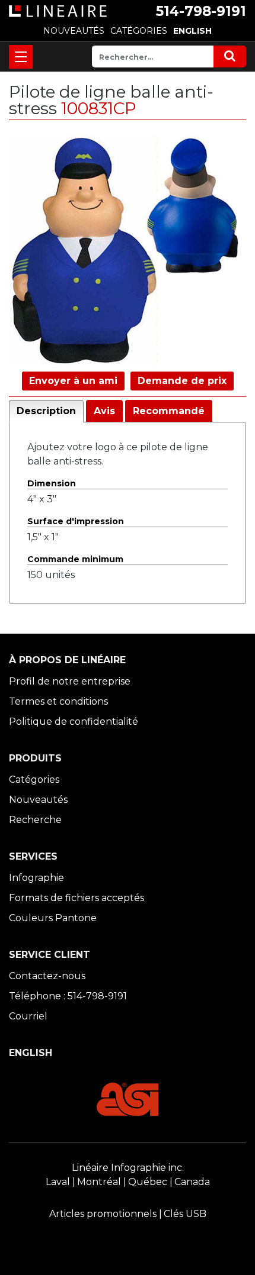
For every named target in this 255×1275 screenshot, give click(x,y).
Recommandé (169, 411)
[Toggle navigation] (21, 57)
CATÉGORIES (138, 30)
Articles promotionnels (103, 1213)
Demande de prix (182, 380)
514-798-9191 (201, 11)
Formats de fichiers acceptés (76, 897)
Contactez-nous (47, 976)
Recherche (35, 819)
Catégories (34, 779)
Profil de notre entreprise (69, 681)
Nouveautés (38, 799)
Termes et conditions (58, 701)
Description (46, 411)
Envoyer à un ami (73, 380)
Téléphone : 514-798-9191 (68, 996)
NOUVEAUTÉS (73, 30)
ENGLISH (192, 30)
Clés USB (185, 1213)
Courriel (28, 1016)
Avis (104, 411)
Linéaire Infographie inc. (128, 1167)
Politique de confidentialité (73, 721)
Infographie (36, 877)
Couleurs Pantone (53, 918)
